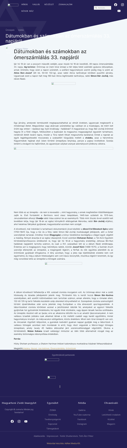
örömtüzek (71, 348)
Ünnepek (10, 30)
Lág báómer (43, 348)
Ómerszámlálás (57, 348)
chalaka (26, 348)
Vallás (21, 30)
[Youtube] (119, 11)
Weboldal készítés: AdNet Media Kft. (63, 443)
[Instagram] (122, 5)
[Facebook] (115, 5)
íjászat (34, 348)
